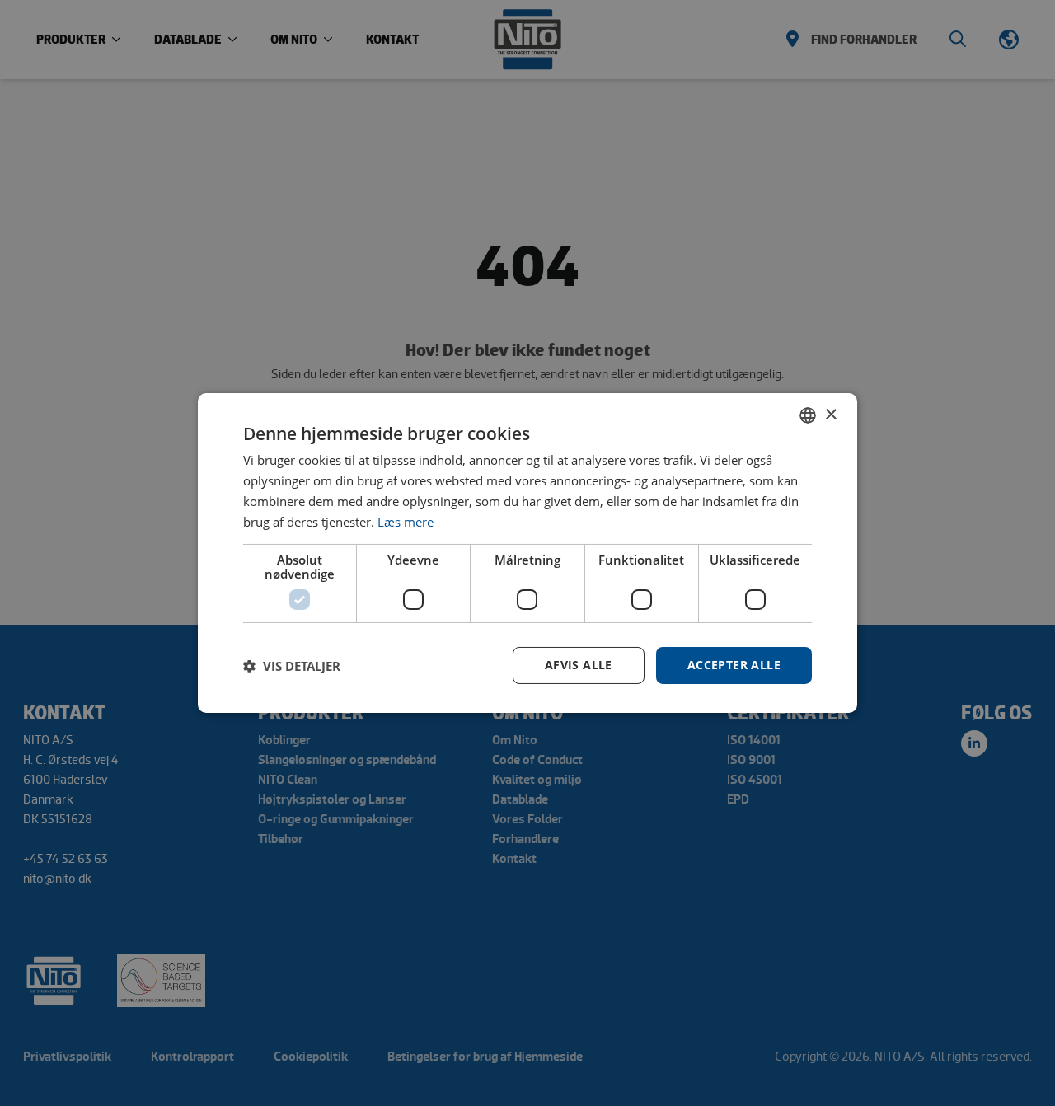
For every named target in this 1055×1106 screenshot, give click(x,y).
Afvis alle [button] (578, 665)
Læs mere (405, 521)
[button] (291, 666)
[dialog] (527, 553)
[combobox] (807, 415)
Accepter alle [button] (734, 665)
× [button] (830, 414)
